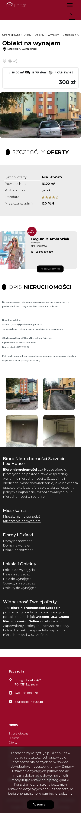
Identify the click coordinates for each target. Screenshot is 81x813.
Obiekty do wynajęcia (20, 588)
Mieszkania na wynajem (22, 521)
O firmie (14, 738)
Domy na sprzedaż (17, 541)
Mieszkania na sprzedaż (21, 516)
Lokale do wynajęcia (19, 570)
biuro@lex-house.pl (29, 702)
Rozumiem (40, 804)
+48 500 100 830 (43, 252)
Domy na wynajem (17, 545)
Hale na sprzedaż (16, 574)
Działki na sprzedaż (18, 550)
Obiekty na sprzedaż (19, 583)
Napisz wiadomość (50, 269)
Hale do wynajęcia (17, 579)
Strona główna (18, 733)
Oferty (13, 742)
